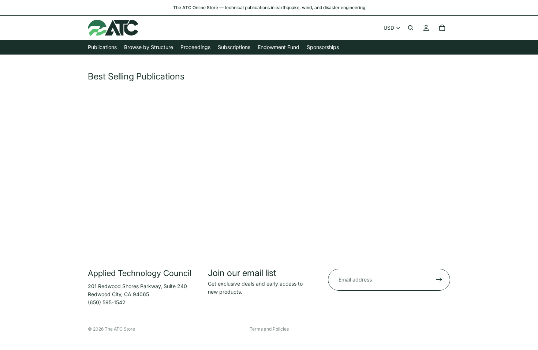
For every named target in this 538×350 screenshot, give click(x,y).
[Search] (411, 28)
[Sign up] (439, 279)
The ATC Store (120, 329)
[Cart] (442, 28)
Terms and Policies (269, 329)
